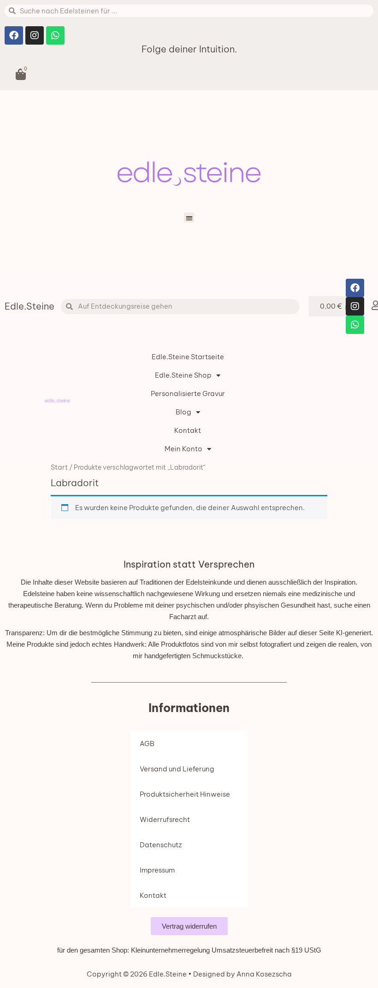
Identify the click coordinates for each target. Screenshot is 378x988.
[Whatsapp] (55, 35)
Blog (183, 412)
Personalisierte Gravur (188, 393)
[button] (189, 218)
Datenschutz (161, 844)
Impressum (157, 870)
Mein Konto (183, 448)
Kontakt (187, 430)
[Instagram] (34, 35)
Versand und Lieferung (177, 768)
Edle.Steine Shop (183, 375)
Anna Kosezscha (263, 974)
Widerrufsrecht (165, 819)
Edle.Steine (29, 306)
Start (59, 467)
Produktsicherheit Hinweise (185, 794)
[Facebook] (14, 35)
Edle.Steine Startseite (188, 356)
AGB (147, 743)
